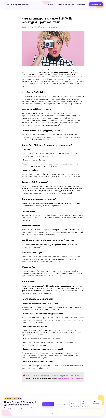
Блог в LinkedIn (81, 4)
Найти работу (51, 4)
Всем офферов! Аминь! (16, 4)
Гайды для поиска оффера (66, 4)
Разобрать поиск (96, 4)
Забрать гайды (61, 404)
